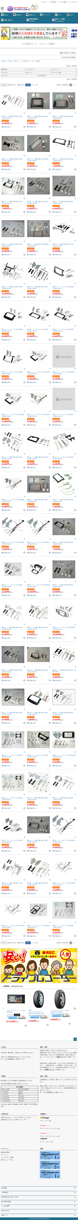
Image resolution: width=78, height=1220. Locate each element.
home (6, 15)
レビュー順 (34, 85)
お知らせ (19, 15)
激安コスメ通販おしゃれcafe (60, 20)
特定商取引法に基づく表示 (9, 1197)
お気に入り (32, 15)
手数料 (3, 1076)
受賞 (41, 1148)
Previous (3, 35)
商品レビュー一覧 (6, 1160)
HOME (3, 61)
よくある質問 (62, 2)
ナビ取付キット (16, 61)
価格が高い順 (21, 85)
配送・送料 (43, 1047)
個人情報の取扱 (6, 1201)
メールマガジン (73, 2)
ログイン (45, 2)
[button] (75, 84)
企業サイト (4, 1215)
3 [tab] (40, 41)
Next (75, 35)
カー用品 (8, 61)
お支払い (4, 1047)
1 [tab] (37, 41)
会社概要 (4, 1188)
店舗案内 (43, 1114)
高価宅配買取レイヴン (33, 20)
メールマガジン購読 (7, 1157)
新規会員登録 (5, 1152)
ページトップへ (75, 1039)
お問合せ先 (4, 1114)
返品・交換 (43, 1076)
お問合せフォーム (6, 1119)
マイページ (46, 15)
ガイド (72, 15)
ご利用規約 (53, 2)
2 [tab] (39, 41)
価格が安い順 (12, 85)
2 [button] (73, 85)
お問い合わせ (8, 20)
